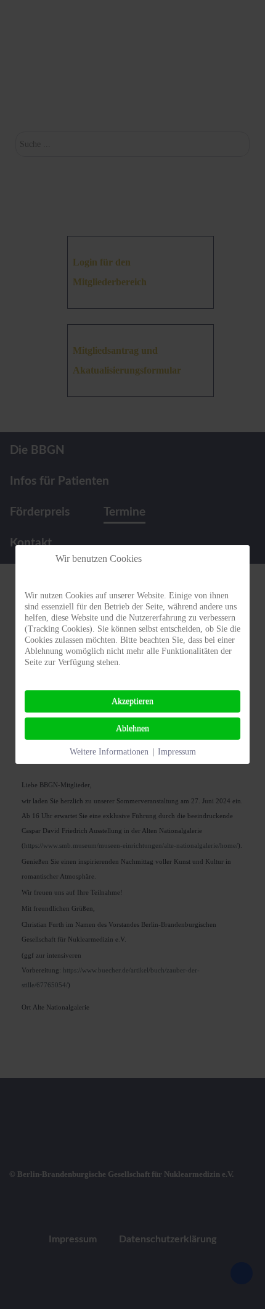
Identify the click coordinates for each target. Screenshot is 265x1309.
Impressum (177, 751)
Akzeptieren (132, 701)
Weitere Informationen (109, 751)
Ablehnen (132, 728)
